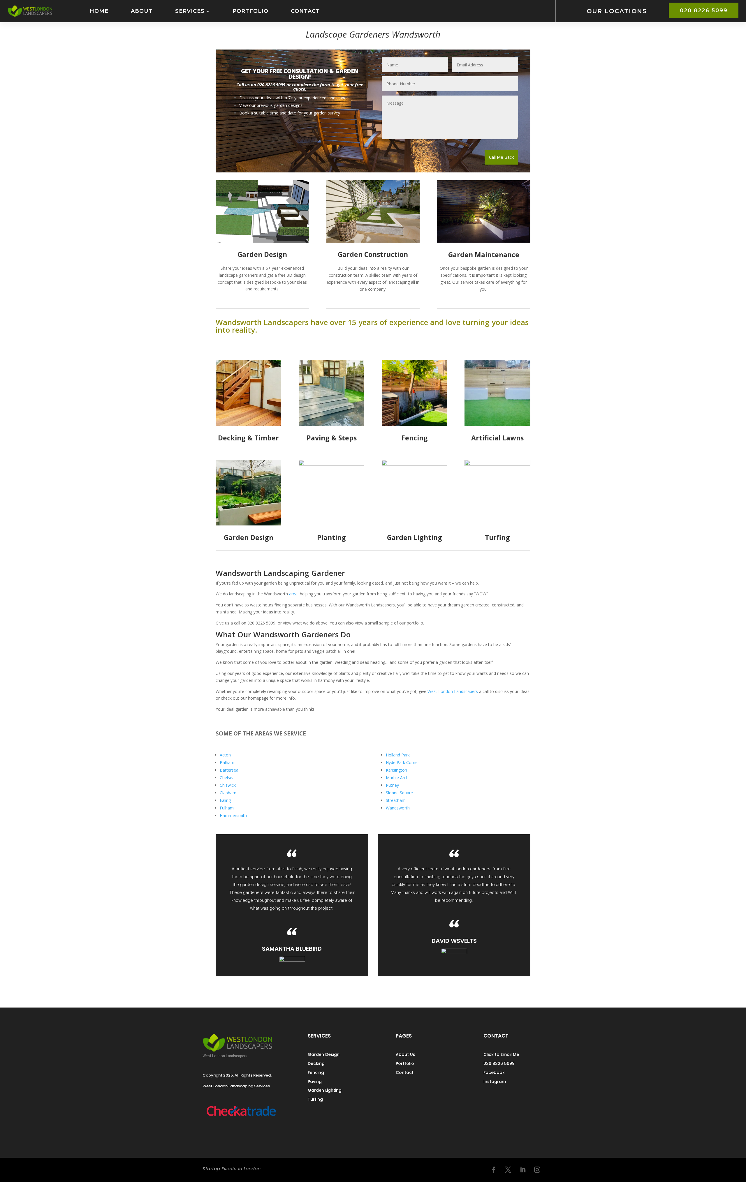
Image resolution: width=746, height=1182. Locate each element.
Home (99, 11)
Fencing (316, 1072)
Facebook (494, 1072)
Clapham (228, 792)
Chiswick (228, 785)
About (142, 11)
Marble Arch (397, 777)
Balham (227, 762)
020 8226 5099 (704, 10)
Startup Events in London (232, 1168)
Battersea (229, 770)
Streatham (396, 800)
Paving (315, 1081)
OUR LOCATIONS (617, 11)
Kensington (396, 770)
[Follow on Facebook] (494, 1170)
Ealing (225, 800)
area (293, 594)
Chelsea (227, 777)
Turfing (315, 1099)
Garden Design (323, 1054)
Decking (316, 1063)
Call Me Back (501, 157)
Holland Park (398, 755)
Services (190, 11)
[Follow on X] (508, 1170)
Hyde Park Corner (402, 762)
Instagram (494, 1081)
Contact (305, 11)
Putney (392, 785)
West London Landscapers (452, 691)
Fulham (227, 808)
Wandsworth (398, 808)
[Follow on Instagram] (537, 1170)
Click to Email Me (501, 1054)
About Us (405, 1054)
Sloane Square (399, 792)
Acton (225, 755)
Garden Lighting (325, 1090)
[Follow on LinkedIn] (523, 1170)
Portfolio (250, 11)
